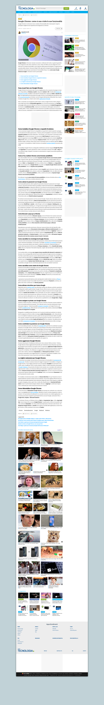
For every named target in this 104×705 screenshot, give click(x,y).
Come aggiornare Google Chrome (29, 79)
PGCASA (50, 673)
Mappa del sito (59, 650)
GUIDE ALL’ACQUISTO (79, 128)
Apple (36, 630)
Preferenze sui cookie (42, 675)
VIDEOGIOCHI (21, 599)
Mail (80, 9)
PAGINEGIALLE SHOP (44, 673)
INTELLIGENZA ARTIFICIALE (57, 599)
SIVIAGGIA (66, 673)
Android (36, 628)
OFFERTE (61, 12)
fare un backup (34, 392)
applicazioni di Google (44, 98)
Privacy (33, 675)
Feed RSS (45, 650)
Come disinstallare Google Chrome (29, 83)
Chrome (21, 410)
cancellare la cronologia (50, 242)
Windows (47, 410)
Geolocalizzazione (28, 410)
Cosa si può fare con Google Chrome (29, 76)
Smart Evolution (55, 630)
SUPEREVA (80, 673)
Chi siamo (25, 675)
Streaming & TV (20, 641)
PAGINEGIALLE (38, 673)
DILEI (64, 673)
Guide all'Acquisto (73, 630)
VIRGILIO (33, 673)
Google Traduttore (23, 367)
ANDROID (24, 12)
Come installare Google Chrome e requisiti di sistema (33, 78)
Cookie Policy (37, 675)
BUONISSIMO (76, 673)
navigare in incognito (43, 306)
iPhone (58, 279)
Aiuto (48, 675)
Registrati (76, 9)
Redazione (37, 638)
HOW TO (45, 12)
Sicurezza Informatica (58, 638)
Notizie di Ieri (20, 630)
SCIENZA (77, 121)
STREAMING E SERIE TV (37, 12)
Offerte (19, 634)
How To (71, 628)
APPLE (29, 12)
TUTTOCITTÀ (60, 673)
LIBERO (30, 673)
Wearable (54, 628)
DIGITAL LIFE (55, 626)
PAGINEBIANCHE (55, 673)
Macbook (41, 410)
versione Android (51, 143)
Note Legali (29, 675)
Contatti (84, 650)
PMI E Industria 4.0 (74, 638)
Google (36, 410)
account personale (24, 97)
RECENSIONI (67, 12)
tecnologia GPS (42, 325)
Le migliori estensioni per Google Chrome (31, 81)
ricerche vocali (30, 287)
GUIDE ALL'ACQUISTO (53, 12)
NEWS (19, 12)
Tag (72, 650)
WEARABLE (77, 114)
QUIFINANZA (71, 673)
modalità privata (26, 307)
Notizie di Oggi (20, 628)
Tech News (20, 631)
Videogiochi (20, 643)
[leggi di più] (62, 32)
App (36, 631)
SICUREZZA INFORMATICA (34, 599)
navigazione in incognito (29, 321)
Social (19, 640)
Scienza (19, 633)
